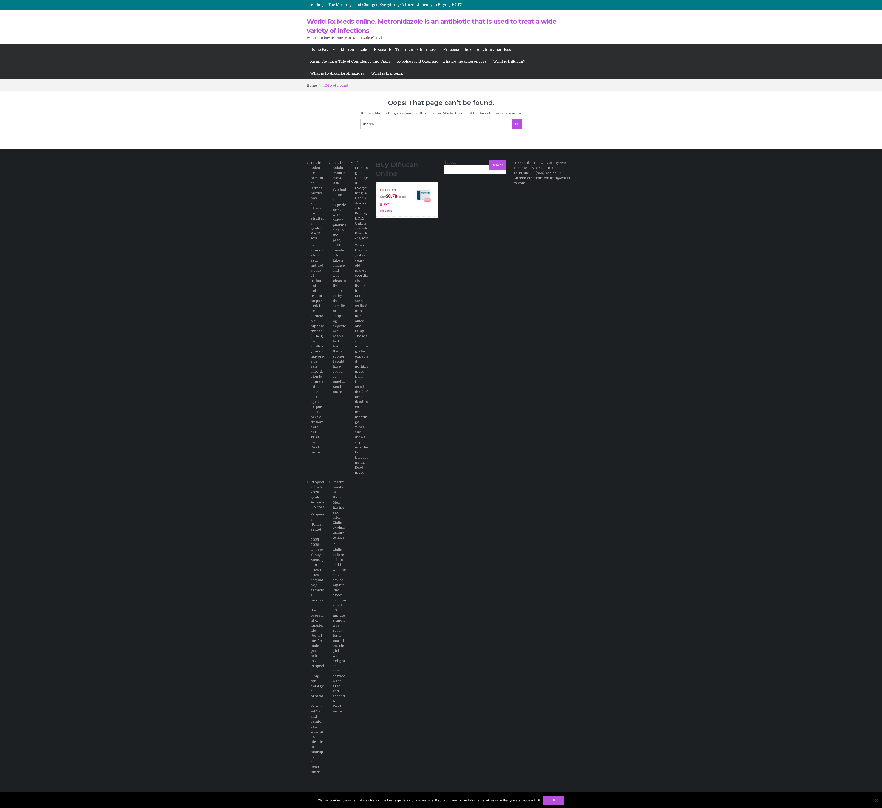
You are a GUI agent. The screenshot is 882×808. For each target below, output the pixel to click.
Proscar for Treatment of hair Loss (405, 50)
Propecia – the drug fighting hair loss (477, 50)
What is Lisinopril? (388, 73)
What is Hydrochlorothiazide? (337, 73)
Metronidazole (354, 50)
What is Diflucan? (509, 61)
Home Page (320, 50)
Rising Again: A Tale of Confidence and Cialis (350, 61)
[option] (398, 4)
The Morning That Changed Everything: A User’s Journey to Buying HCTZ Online (402, 5)
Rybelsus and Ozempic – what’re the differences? (441, 61)
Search (450, 162)
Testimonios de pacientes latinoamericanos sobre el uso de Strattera (317, 193)
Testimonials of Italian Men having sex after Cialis (339, 502)
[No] (876, 800)
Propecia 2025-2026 (317, 487)
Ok (553, 800)
